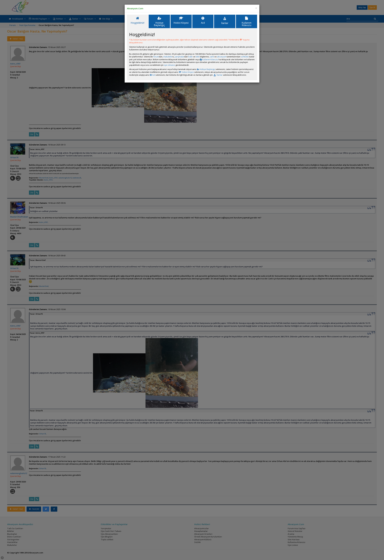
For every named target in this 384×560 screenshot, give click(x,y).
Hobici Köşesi (187, 72)
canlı (212, 56)
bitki (198, 56)
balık (190, 56)
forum (156, 56)
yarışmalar (179, 56)
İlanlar (219, 75)
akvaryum (221, 56)
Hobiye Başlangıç (207, 69)
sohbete (245, 56)
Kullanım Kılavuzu (210, 59)
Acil (153, 75)
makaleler (167, 56)
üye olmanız (169, 65)
